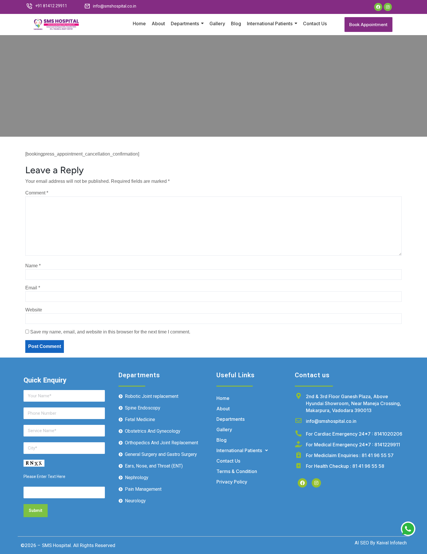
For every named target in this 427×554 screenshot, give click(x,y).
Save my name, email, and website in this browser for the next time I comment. (110, 331)
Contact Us (228, 461)
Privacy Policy (231, 482)
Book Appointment (368, 24)
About (223, 409)
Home (222, 398)
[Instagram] (388, 7)
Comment (36, 192)
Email (32, 287)
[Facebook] (378, 7)
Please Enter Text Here (44, 476)
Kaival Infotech (391, 543)
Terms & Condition (236, 471)
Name (33, 265)
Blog (221, 440)
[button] (252, 450)
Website (33, 309)
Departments (230, 419)
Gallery (224, 429)
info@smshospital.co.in (331, 421)
